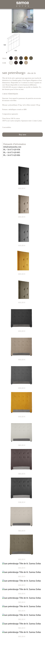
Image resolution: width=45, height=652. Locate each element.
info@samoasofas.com (12, 147)
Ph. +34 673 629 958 (11, 150)
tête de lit (32, 73)
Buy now (22, 135)
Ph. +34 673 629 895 (11, 153)
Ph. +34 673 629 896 (11, 155)
